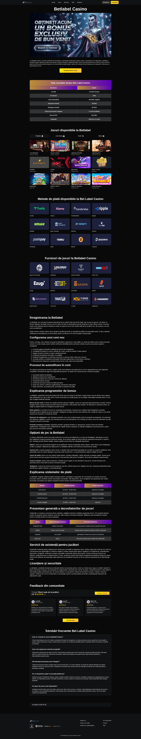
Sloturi (100, 136)
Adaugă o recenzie (102, 593)
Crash (79, 136)
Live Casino (59, 136)
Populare (38, 136)
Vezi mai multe (70, 620)
